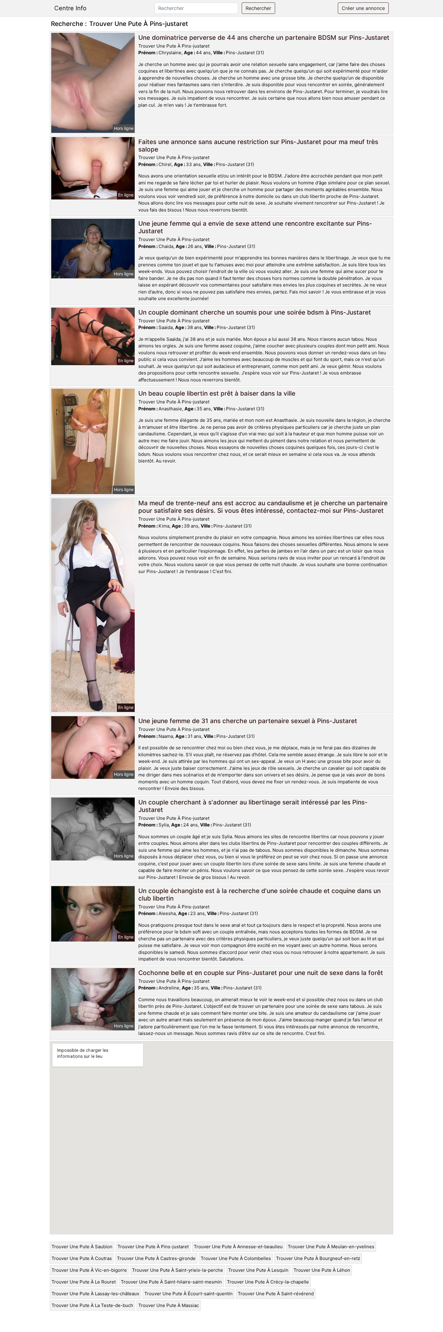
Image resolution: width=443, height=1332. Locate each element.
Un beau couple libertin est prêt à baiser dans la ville (216, 393)
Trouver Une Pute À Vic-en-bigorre (89, 1270)
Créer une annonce (363, 8)
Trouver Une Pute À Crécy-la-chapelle (268, 1282)
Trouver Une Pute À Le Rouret (84, 1282)
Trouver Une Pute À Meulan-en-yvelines (331, 1246)
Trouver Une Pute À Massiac (168, 1305)
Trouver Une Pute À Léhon (322, 1270)
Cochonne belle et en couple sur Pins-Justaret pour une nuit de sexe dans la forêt (260, 972)
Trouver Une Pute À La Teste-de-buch (92, 1305)
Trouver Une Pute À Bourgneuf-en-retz (318, 1258)
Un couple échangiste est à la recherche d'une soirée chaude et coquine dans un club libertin (259, 894)
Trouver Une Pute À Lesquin (258, 1270)
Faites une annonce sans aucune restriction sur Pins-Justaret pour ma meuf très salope (258, 145)
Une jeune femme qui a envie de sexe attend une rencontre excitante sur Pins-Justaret (255, 227)
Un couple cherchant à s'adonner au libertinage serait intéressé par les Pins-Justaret (253, 805)
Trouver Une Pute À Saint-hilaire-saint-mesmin (171, 1282)
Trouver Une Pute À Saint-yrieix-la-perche (177, 1270)
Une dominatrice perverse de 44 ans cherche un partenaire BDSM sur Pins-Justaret (263, 37)
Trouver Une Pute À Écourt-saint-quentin (188, 1293)
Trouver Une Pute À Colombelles (236, 1258)
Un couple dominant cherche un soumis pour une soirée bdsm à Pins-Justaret (254, 312)
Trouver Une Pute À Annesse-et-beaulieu (238, 1246)
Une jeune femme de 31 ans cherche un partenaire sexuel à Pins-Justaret (247, 721)
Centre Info (70, 8)
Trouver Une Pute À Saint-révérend (276, 1293)
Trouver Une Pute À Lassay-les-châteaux (95, 1293)
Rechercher (258, 8)
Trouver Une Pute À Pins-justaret (153, 1246)
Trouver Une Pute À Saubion (82, 1246)
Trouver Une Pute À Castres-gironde (156, 1258)
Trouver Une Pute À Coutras (82, 1258)
